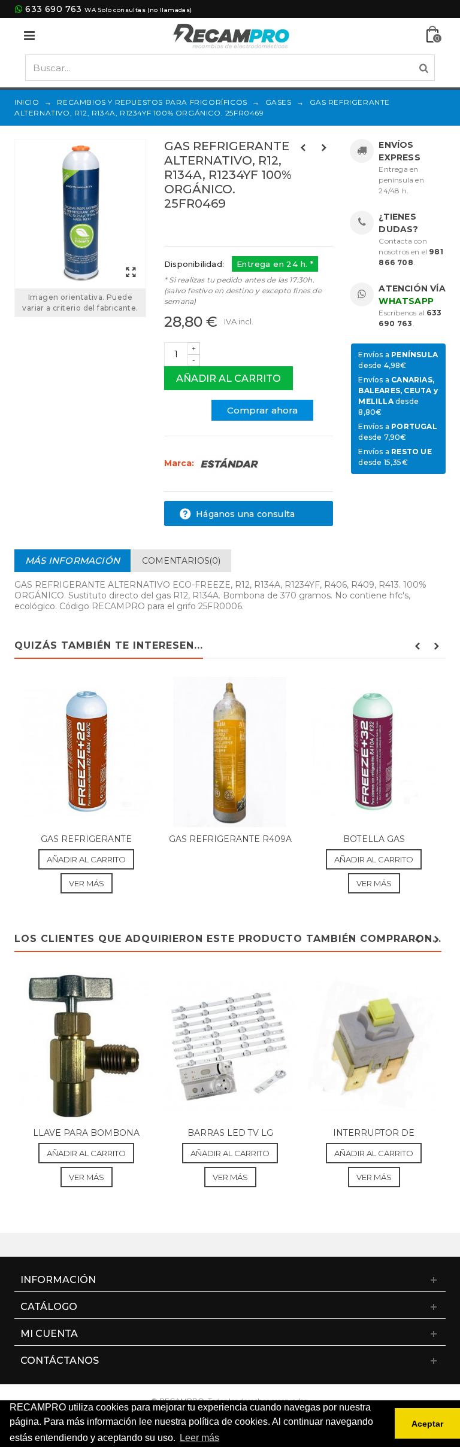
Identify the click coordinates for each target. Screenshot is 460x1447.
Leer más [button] (199, 1438)
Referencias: (190, 229)
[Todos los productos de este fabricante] (229, 463)
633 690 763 (53, 9)
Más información (72, 560)
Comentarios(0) (181, 560)
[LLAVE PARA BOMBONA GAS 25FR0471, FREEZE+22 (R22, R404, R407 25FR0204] (86, 1045)
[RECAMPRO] (231, 35)
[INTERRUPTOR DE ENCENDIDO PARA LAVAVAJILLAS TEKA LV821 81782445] (374, 1045)
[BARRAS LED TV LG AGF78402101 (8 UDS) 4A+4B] (230, 1045)
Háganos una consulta (244, 514)
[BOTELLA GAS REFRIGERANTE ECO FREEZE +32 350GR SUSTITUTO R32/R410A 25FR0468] (374, 752)
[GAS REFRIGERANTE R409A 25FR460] (230, 752)
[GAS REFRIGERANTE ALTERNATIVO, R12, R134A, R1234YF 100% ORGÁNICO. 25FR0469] (80, 213)
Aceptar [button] (427, 1423)
